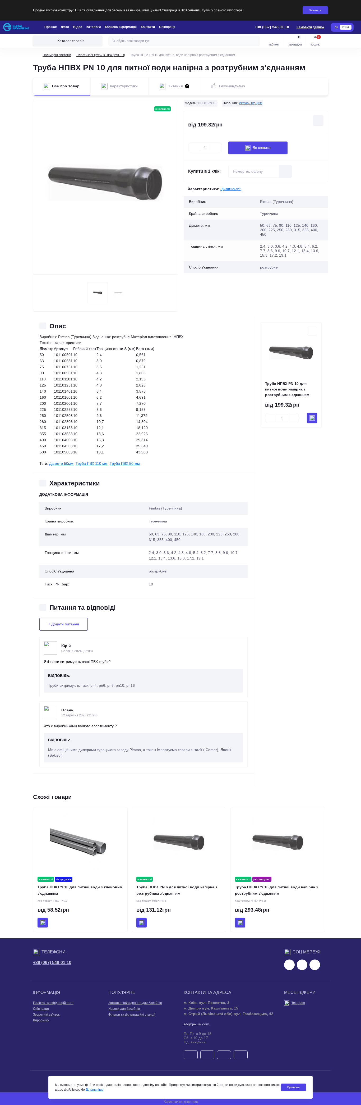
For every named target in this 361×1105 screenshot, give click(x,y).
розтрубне (157, 571)
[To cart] (312, 418)
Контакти (148, 27)
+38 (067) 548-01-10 (52, 962)
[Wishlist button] (318, 120)
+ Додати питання (63, 624)
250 (228, 534)
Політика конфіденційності (53, 1003)
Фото (65, 27)
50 (151, 534)
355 (160, 540)
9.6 (225, 553)
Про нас (50, 27)
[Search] (255, 41)
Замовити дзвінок (310, 27)
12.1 (152, 558)
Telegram (298, 1003)
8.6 (218, 553)
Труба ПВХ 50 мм (125, 463)
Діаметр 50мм (61, 463)
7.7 (210, 553)
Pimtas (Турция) (250, 103)
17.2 (190, 558)
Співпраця (167, 27)
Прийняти (293, 1087)
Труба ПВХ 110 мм (92, 463)
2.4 (151, 553)
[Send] (285, 171)
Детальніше (95, 1090)
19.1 (200, 558)
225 (219, 534)
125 (185, 534)
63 (157, 534)
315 (152, 540)
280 (236, 534)
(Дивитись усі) (230, 189)
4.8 (188, 553)
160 (202, 534)
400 (169, 540)
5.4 (195, 553)
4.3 (181, 553)
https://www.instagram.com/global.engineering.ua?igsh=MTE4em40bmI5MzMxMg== (302, 965)
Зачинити (315, 10)
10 (151, 584)
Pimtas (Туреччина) (165, 508)
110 (177, 534)
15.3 (181, 558)
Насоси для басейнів (124, 1009)
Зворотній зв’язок (46, 1014)
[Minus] (193, 148)
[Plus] (216, 148)
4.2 (173, 553)
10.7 (234, 553)
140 (194, 534)
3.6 (166, 553)
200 (211, 534)
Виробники (41, 1020)
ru (336, 27)
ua (347, 27)
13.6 (171, 558)
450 (177, 540)
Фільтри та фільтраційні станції (131, 1014)
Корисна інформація (121, 27)
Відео (77, 27)
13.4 (162, 558)
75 (163, 534)
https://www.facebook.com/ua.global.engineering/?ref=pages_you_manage (289, 965)
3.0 (158, 553)
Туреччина (158, 521)
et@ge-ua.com (197, 1024)
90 (170, 534)
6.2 (203, 553)
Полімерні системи (57, 55)
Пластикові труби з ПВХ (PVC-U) (100, 55)
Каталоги (93, 27)
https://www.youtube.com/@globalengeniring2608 (314, 965)
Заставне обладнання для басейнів (135, 1003)
